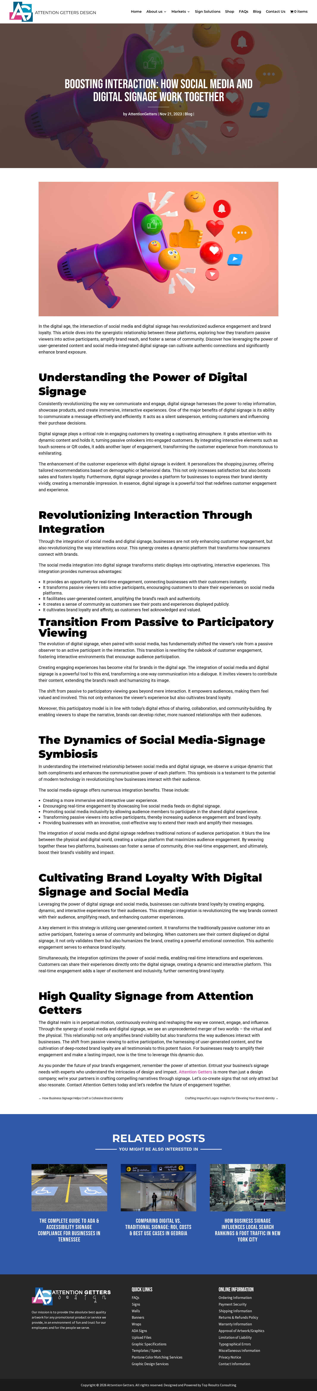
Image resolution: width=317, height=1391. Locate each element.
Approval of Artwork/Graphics (241, 1330)
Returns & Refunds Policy (238, 1317)
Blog (257, 11)
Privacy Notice (230, 1357)
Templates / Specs (146, 1350)
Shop (229, 11)
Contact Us (275, 11)
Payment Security (232, 1304)
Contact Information (234, 1364)
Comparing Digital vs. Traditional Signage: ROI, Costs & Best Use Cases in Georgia (158, 1227)
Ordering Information (235, 1297)
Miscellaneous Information (239, 1350)
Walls (136, 1311)
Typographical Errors (235, 1344)
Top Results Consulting (219, 1385)
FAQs (243, 11)
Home (136, 11)
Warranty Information (235, 1324)
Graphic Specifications (149, 1344)
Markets (178, 11)
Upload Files (141, 1337)
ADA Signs (139, 1330)
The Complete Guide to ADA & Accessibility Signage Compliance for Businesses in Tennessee (69, 1230)
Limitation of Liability (235, 1337)
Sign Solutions (207, 11)
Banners (138, 1317)
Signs (136, 1304)
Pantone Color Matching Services (157, 1357)
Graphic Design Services (150, 1364)
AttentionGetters (142, 114)
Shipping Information (235, 1311)
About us (154, 11)
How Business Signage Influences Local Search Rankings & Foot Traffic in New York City (248, 1230)
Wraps (136, 1324)
